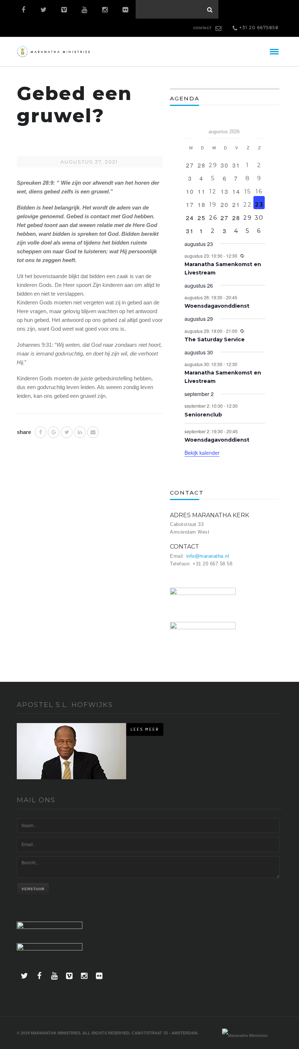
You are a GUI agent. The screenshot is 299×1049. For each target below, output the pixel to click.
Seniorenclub (203, 414)
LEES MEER (145, 729)
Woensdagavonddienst (217, 306)
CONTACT (202, 28)
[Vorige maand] (189, 129)
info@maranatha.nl (207, 556)
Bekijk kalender (202, 452)
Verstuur (33, 889)
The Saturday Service (215, 339)
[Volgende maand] (260, 129)
